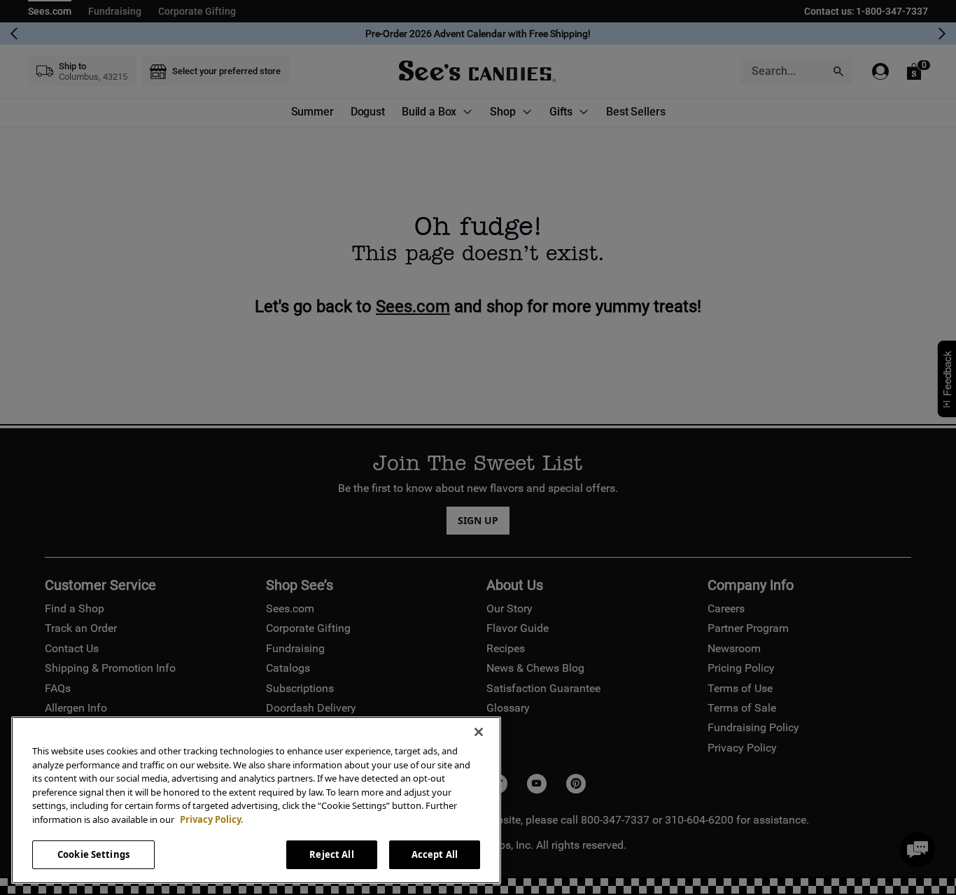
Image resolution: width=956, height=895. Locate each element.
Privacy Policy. (212, 819)
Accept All (435, 854)
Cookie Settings (93, 854)
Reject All (331, 854)
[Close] (478, 732)
